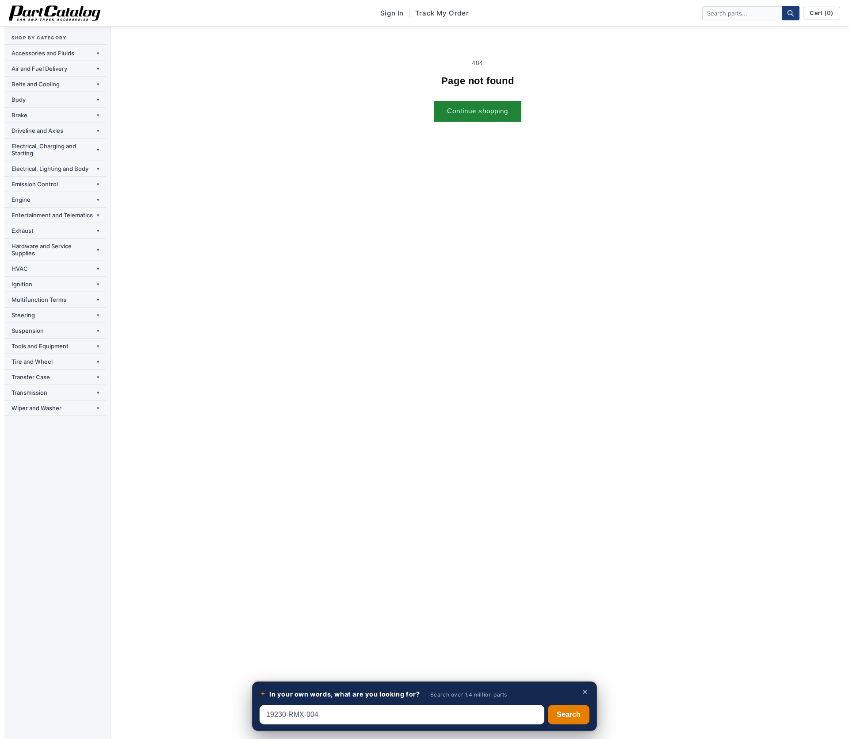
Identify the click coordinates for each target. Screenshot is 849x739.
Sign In (392, 13)
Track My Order (442, 13)
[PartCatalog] (54, 13)
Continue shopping (477, 111)
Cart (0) (822, 12)
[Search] (790, 13)
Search (569, 714)
